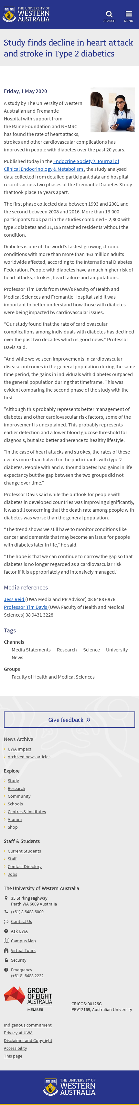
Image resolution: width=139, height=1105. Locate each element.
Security (19, 960)
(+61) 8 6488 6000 (27, 912)
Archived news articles (29, 757)
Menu (128, 20)
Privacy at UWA (18, 1033)
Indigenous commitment (28, 1025)
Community (19, 796)
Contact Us (21, 921)
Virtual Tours (23, 950)
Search (109, 20)
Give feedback (65, 719)
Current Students (24, 851)
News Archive (18, 739)
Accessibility (15, 1048)
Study (13, 780)
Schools (15, 804)
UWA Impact (19, 749)
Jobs (12, 874)
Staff (12, 859)
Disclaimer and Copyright (28, 1040)
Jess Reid (14, 599)
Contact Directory (25, 866)
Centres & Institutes (27, 811)
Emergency (21, 970)
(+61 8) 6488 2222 (27, 975)
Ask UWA (19, 931)
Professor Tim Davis (26, 607)
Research (16, 788)
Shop (13, 827)
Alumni (15, 819)
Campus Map (23, 941)
